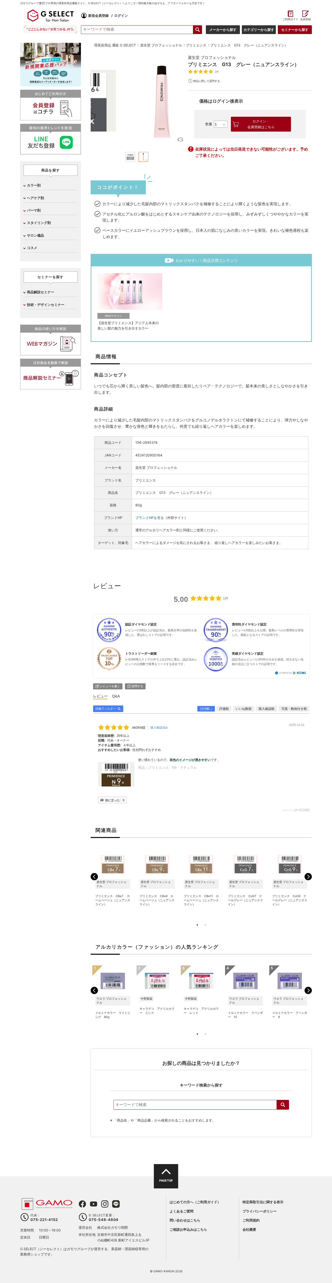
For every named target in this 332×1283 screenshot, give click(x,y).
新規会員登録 (98, 15)
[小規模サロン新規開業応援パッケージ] (50, 84)
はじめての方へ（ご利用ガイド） (195, 1202)
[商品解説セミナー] (50, 387)
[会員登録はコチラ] (50, 118)
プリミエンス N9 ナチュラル (172, 767)
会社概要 (249, 1229)
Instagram (105, 1204)
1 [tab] (197, 929)
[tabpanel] (137, 100)
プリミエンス (145, 480)
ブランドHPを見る (149, 518)
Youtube (93, 1204)
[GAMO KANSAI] (47, 1207)
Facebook (82, 1204)
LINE (116, 1204)
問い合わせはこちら (185, 1220)
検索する (197, 29)
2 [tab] (205, 929)
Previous (94, 876)
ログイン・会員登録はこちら (261, 124)
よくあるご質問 (181, 1211)
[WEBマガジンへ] (50, 353)
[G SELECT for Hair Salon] (50, 15)
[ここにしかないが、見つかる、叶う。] (50, 29)
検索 (283, 1105)
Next (308, 876)
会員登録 (305, 19)
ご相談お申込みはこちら (188, 1229)
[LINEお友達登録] (50, 152)
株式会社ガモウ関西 (112, 1227)
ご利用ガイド (290, 19)
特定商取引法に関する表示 (263, 1202)
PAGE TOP (166, 1180)
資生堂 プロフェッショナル (212, 57)
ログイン (121, 15)
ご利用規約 (251, 1220)
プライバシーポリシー (260, 1211)
